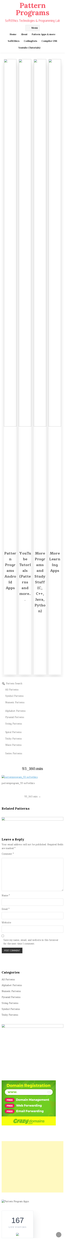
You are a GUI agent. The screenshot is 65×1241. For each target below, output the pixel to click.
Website (6, 923)
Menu (34, 27)
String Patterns (10, 1003)
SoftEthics (14, 41)
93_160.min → (32, 796)
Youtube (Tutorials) (29, 47)
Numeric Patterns (11, 991)
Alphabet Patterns (12, 985)
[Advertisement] (32, 1167)
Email (5, 909)
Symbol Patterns (11, 1009)
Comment (8, 854)
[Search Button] (46, 47)
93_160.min (32, 768)
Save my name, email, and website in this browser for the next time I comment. (30, 942)
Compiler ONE (49, 41)
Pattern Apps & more (43, 34)
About (24, 34)
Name (6, 896)
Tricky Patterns (10, 1015)
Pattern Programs (32, 9)
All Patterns (8, 980)
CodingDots (30, 41)
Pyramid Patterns (11, 997)
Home (13, 34)
